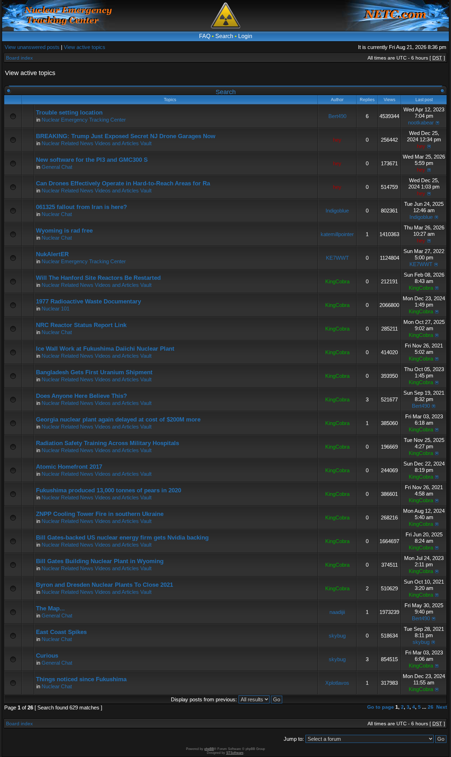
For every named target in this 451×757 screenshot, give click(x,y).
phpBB (209, 749)
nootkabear (421, 122)
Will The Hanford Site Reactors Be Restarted (98, 278)
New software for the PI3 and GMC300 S (92, 159)
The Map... (50, 608)
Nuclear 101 (55, 309)
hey (337, 140)
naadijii (337, 612)
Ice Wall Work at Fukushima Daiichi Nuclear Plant (105, 348)
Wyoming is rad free (64, 230)
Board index (19, 58)
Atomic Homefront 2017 (69, 466)
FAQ (204, 36)
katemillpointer (337, 234)
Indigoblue (337, 211)
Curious (47, 655)
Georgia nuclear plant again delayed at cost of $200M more (118, 419)
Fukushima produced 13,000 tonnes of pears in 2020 (108, 490)
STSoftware (234, 753)
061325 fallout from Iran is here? (81, 207)
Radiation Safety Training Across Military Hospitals (107, 443)
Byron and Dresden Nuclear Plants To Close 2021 (104, 584)
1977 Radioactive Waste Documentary (88, 301)
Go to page (380, 707)
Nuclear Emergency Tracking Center (84, 120)
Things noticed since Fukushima (81, 679)
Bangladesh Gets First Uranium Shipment (94, 372)
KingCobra (337, 281)
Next (441, 707)
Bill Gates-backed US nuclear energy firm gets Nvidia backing (122, 537)
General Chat (57, 167)
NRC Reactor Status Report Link (81, 325)
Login (245, 36)
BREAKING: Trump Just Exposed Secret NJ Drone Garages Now (125, 136)
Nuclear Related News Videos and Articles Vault (97, 143)
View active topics (84, 47)
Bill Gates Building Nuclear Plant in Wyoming (99, 561)
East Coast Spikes (61, 632)
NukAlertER (52, 254)
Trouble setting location (69, 112)
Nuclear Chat (57, 214)
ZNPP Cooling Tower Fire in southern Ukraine (99, 514)
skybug (337, 636)
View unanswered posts (32, 47)
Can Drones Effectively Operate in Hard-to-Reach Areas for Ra (123, 183)
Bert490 (337, 116)
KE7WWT (337, 258)
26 (430, 707)
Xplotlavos (337, 683)
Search (224, 36)
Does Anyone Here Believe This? (81, 396)
